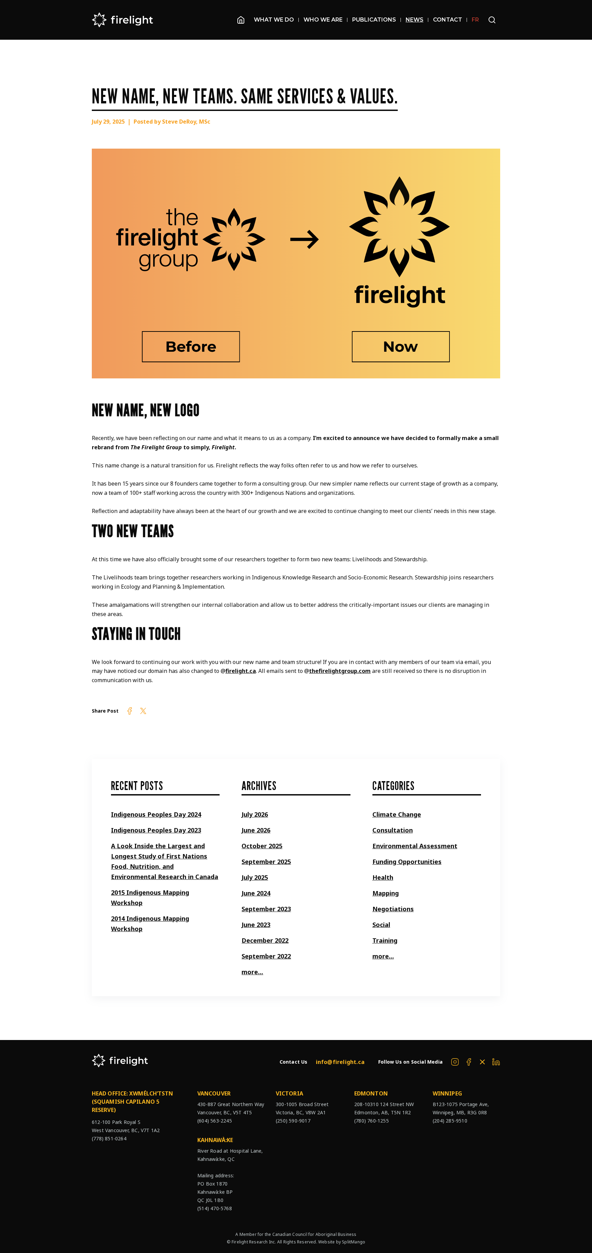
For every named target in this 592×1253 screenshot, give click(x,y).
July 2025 (255, 877)
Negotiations (393, 909)
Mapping (385, 893)
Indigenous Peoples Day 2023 (156, 830)
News (414, 19)
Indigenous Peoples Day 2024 (156, 814)
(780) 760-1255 (371, 1120)
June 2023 (256, 924)
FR (475, 19)
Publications (374, 19)
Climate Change (396, 814)
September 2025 (266, 861)
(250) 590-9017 (293, 1120)
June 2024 (256, 893)
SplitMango (353, 1242)
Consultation (392, 830)
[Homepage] (241, 20)
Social (381, 924)
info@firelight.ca (340, 1062)
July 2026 (255, 814)
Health (382, 877)
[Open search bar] (492, 19)
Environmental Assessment (414, 846)
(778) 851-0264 (109, 1138)
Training (384, 940)
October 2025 (262, 846)
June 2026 (256, 830)
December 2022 (265, 940)
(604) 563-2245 (214, 1120)
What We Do (274, 19)
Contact (447, 19)
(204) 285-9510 (450, 1120)
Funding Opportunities (407, 861)
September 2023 (266, 909)
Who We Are (323, 19)
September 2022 (266, 956)
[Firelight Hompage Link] (122, 19)
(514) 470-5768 (214, 1208)
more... (252, 972)
